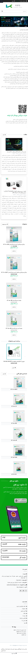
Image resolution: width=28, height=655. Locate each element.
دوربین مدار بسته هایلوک (21, 632)
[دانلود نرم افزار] (20, 500)
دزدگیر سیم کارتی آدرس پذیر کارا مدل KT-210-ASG (14, 244)
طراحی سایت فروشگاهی (22, 649)
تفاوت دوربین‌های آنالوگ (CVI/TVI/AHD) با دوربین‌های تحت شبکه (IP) (15, 192)
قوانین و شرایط (23, 618)
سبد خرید (14, 251)
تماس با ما (24, 620)
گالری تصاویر (23, 611)
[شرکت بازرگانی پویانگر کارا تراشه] (14, 6)
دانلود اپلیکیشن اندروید (21, 606)
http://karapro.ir (20, 587)
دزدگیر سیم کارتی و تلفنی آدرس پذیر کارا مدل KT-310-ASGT (14, 272)
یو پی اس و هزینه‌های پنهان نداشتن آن (16, 152)
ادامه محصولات (4, 224)
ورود (25, 623)
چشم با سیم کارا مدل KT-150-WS (14, 300)
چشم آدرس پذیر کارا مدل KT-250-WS (14, 328)
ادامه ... (3, 135)
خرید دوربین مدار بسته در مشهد (20, 630)
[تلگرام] (23, 591)
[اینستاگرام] (26, 591)
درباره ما (24, 616)
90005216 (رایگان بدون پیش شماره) (14, 582)
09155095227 (19, 580)
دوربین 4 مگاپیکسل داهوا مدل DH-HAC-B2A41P (14, 361)
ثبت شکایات (23, 635)
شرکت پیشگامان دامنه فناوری (4, 650)
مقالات (24, 613)
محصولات (24, 609)
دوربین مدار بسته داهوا (21, 633)
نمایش (13, 367)
